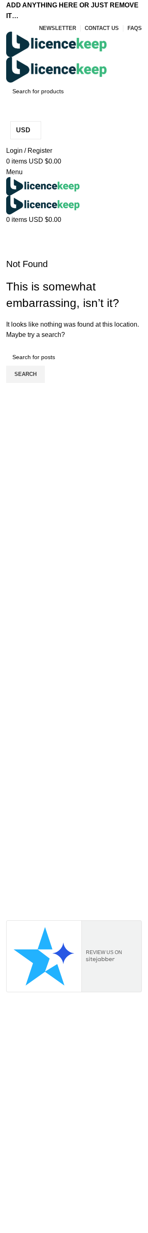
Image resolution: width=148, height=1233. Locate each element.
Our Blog (19, 1178)
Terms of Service (30, 1075)
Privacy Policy (27, 1059)
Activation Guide (30, 1148)
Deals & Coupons (32, 1163)
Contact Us (22, 1194)
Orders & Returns (31, 1044)
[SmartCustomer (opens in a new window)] (44, 956)
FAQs (14, 1029)
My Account (23, 1117)
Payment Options (31, 1090)
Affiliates (18, 1132)
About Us (19, 1013)
